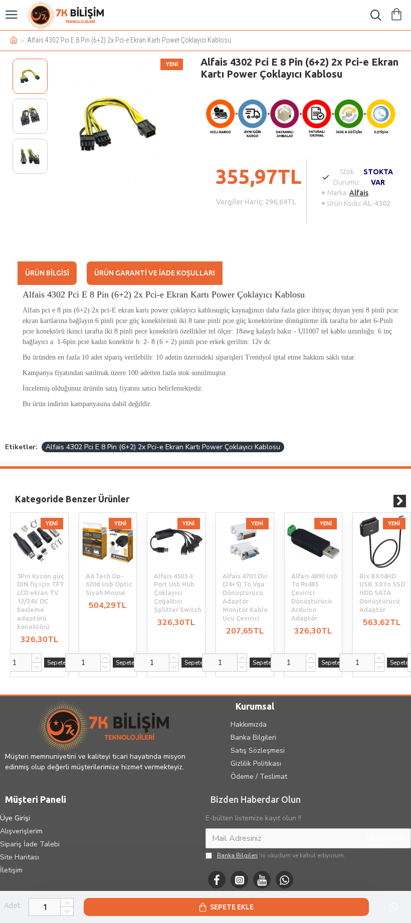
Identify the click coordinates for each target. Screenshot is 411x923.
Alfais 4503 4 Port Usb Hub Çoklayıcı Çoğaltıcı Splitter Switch (177, 592)
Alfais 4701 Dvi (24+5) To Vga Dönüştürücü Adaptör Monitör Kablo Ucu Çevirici (245, 597)
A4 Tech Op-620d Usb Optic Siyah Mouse (109, 584)
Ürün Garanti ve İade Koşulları (154, 273)
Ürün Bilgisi (47, 273)
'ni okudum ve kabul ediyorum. (281, 855)
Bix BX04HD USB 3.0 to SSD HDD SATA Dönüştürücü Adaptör (382, 592)
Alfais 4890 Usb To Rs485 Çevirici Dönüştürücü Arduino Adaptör (314, 597)
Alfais (358, 193)
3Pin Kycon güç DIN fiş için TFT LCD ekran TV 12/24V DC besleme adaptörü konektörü (40, 601)
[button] (387, 501)
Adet (12, 905)
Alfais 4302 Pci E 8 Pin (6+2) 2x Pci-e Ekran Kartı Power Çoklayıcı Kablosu (163, 447)
